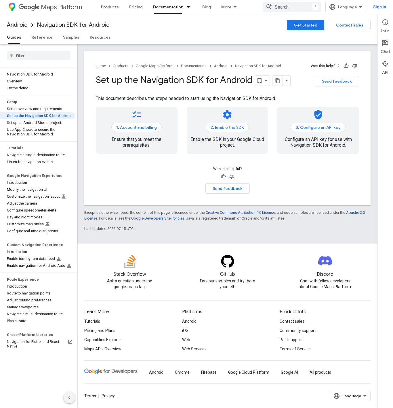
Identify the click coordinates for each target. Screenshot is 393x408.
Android (17, 25)
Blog (206, 7)
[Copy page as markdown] (277, 81)
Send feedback (337, 81)
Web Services (194, 349)
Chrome (182, 372)
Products (110, 7)
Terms (90, 396)
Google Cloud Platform (248, 372)
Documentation (168, 7)
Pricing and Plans (99, 330)
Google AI (289, 372)
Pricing (136, 7)
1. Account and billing (136, 127)
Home (101, 66)
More (226, 7)
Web (186, 339)
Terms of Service (295, 349)
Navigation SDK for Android (73, 25)
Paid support (291, 339)
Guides (14, 37)
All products (320, 372)
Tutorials (92, 321)
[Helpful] (346, 66)
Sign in (379, 7)
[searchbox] (38, 55)
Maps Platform (61, 7)
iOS (185, 330)
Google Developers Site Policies (157, 218)
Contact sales (349, 25)
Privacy (108, 396)
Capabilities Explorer (102, 339)
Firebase (209, 372)
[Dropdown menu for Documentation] (190, 7)
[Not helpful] (354, 66)
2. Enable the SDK (227, 127)
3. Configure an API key (318, 127)
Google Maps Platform (154, 66)
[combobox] (292, 7)
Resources (100, 37)
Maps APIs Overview (102, 349)
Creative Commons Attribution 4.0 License (240, 212)
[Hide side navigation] (69, 397)
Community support (298, 330)
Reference (42, 37)
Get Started (305, 25)
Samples (71, 37)
